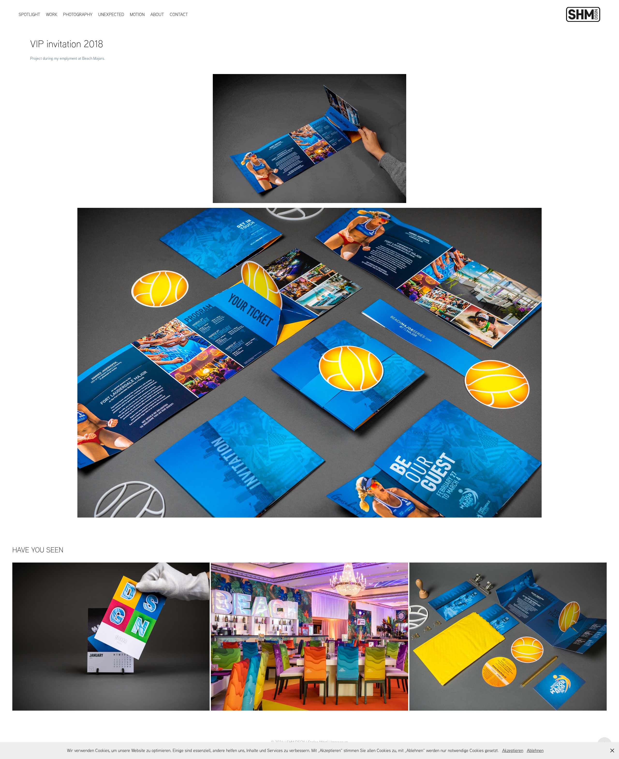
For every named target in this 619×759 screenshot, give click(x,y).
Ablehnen (535, 750)
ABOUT (157, 14)
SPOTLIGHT (29, 14)
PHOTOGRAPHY (77, 14)
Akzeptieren (512, 750)
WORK (51, 14)
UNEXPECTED (111, 14)
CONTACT (179, 14)
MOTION (137, 14)
